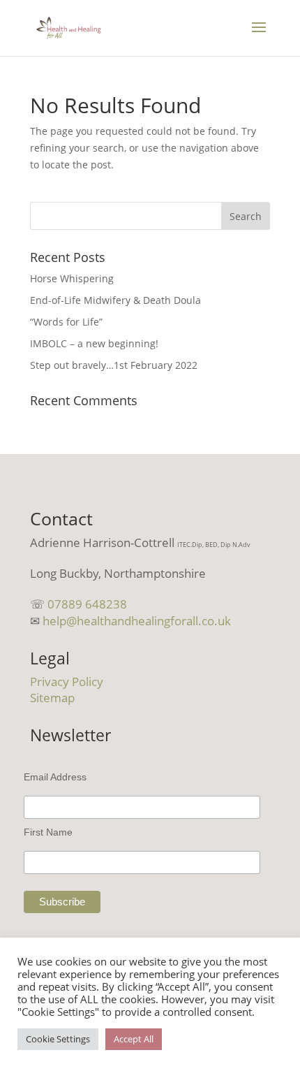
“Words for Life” (66, 321)
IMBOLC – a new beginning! (94, 343)
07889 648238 (87, 604)
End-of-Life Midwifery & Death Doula (115, 300)
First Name (48, 832)
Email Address (55, 776)
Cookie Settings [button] (58, 1039)
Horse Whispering (72, 278)
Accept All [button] (133, 1039)
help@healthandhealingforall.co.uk (137, 621)
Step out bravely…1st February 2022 (113, 365)
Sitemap (52, 698)
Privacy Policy (66, 681)
